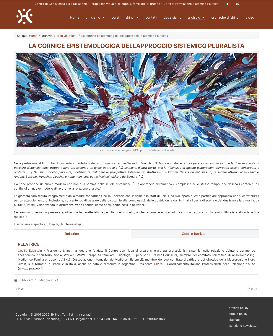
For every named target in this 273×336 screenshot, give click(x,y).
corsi (115, 17)
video (250, 17)
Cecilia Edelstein (30, 250)
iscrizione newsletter (243, 325)
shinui (130, 17)
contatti (151, 17)
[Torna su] (266, 329)
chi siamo (93, 17)
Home (74, 17)
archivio (194, 17)
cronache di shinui (225, 17)
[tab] (72, 233)
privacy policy (238, 308)
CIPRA (158, 264)
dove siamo (172, 17)
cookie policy (238, 314)
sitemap (234, 320)
